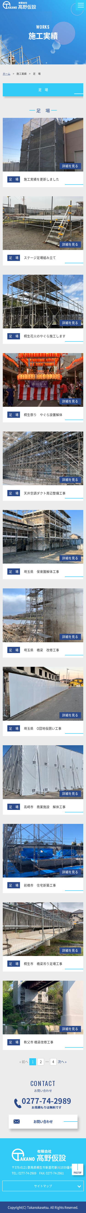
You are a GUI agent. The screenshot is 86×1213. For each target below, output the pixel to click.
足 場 (43, 89)
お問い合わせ (43, 1121)
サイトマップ (43, 1186)
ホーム (6, 73)
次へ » (62, 1061)
